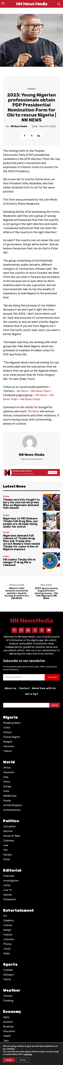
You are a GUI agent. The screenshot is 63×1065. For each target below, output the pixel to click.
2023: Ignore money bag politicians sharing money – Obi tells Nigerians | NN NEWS (46, 593)
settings (28, 1054)
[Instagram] (21, 630)
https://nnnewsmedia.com (32, 459)
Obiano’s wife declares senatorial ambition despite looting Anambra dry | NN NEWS (17, 593)
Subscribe (52, 677)
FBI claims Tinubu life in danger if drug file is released (19, 562)
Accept (9, 1060)
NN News (22, 391)
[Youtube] (48, 630)
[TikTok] (35, 630)
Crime (6, 496)
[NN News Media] (31, 442)
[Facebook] (24, 136)
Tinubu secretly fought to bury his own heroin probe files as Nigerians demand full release (21, 504)
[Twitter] (31, 136)
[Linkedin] (38, 136)
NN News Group (30, 399)
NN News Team (40, 391)
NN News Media (19, 126)
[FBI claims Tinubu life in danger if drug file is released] (51, 560)
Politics (32, 89)
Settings (22, 1060)
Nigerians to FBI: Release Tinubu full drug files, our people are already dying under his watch (20, 522)
